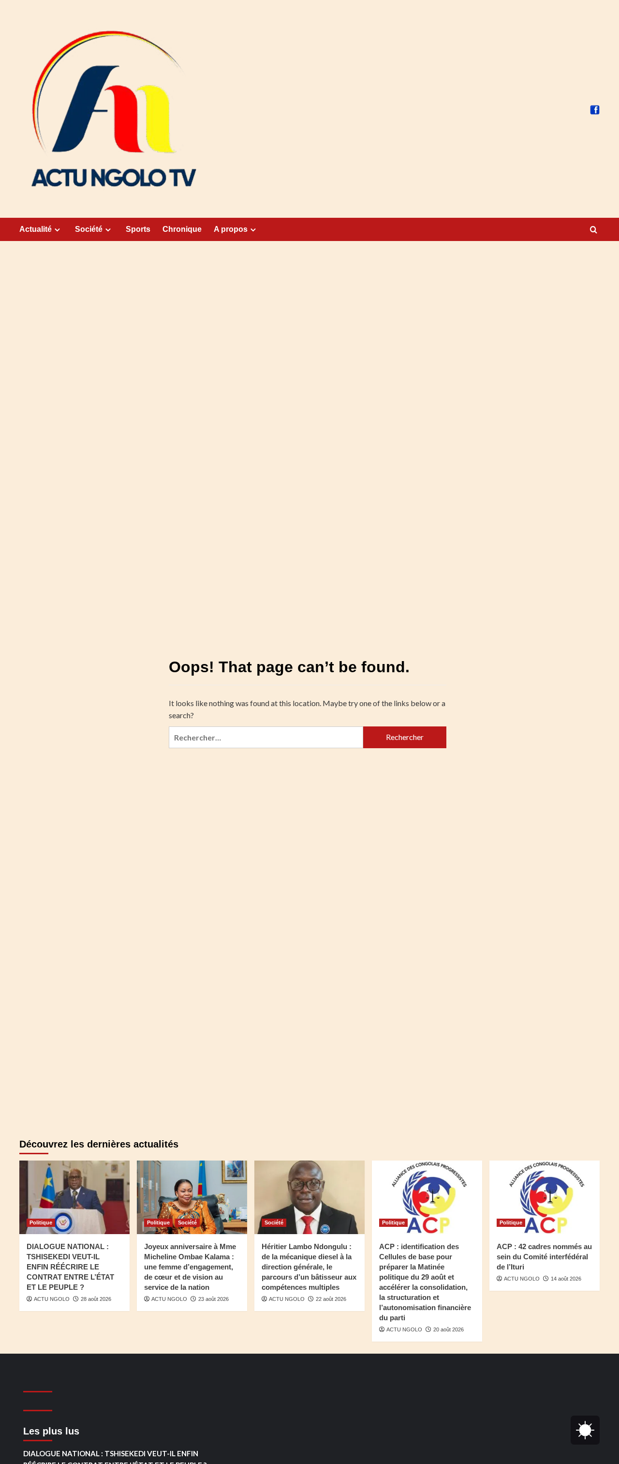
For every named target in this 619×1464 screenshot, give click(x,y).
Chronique (182, 229)
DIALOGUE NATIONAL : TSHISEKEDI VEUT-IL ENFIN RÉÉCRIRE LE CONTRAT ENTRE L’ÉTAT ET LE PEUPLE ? (70, 1266)
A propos (231, 229)
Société (89, 229)
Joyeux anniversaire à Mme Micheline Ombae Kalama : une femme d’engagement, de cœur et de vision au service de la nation (190, 1266)
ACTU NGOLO (52, 1299)
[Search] (594, 230)
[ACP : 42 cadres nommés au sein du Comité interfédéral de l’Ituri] (544, 1197)
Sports (138, 229)
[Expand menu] (57, 230)
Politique (40, 1222)
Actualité (35, 229)
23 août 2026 (213, 1299)
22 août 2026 (331, 1299)
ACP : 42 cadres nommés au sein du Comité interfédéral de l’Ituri (544, 1256)
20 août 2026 (448, 1329)
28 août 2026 (96, 1299)
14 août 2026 (566, 1279)
